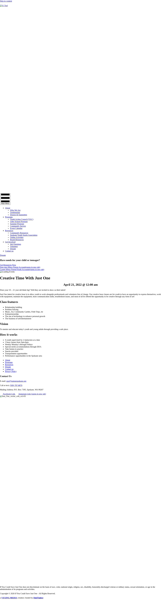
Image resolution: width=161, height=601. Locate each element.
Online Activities (16, 237)
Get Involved (10, 242)
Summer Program (17, 224)
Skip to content (6, 1)
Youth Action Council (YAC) (21, 219)
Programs (9, 217)
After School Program (19, 221)
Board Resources (17, 240)
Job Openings (15, 244)
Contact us (9, 251)
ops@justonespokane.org (16, 381)
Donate (13, 249)
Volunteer (14, 246)
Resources (9, 231)
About (7, 208)
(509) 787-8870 (16, 385)
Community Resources (19, 233)
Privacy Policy (11, 371)
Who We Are (15, 210)
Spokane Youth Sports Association (23, 235)
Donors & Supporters (18, 215)
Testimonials (15, 212)
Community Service (18, 226)
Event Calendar (16, 228)
